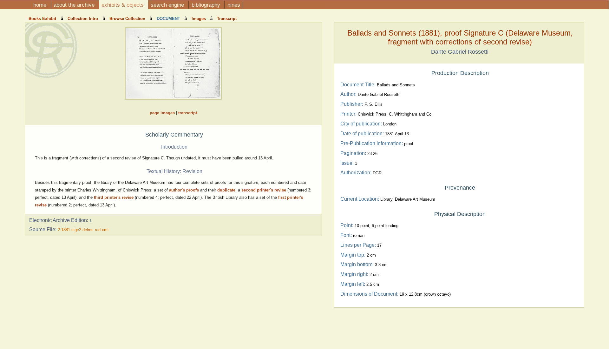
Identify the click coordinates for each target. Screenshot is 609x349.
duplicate (226, 190)
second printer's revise (264, 190)
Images (199, 18)
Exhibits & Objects (123, 5)
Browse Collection (128, 18)
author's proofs (184, 190)
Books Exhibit (43, 18)
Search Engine (168, 5)
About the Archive (75, 5)
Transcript (227, 18)
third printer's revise (114, 197)
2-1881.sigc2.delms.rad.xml (83, 229)
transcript (187, 113)
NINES (233, 5)
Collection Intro (83, 18)
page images (162, 113)
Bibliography (207, 5)
